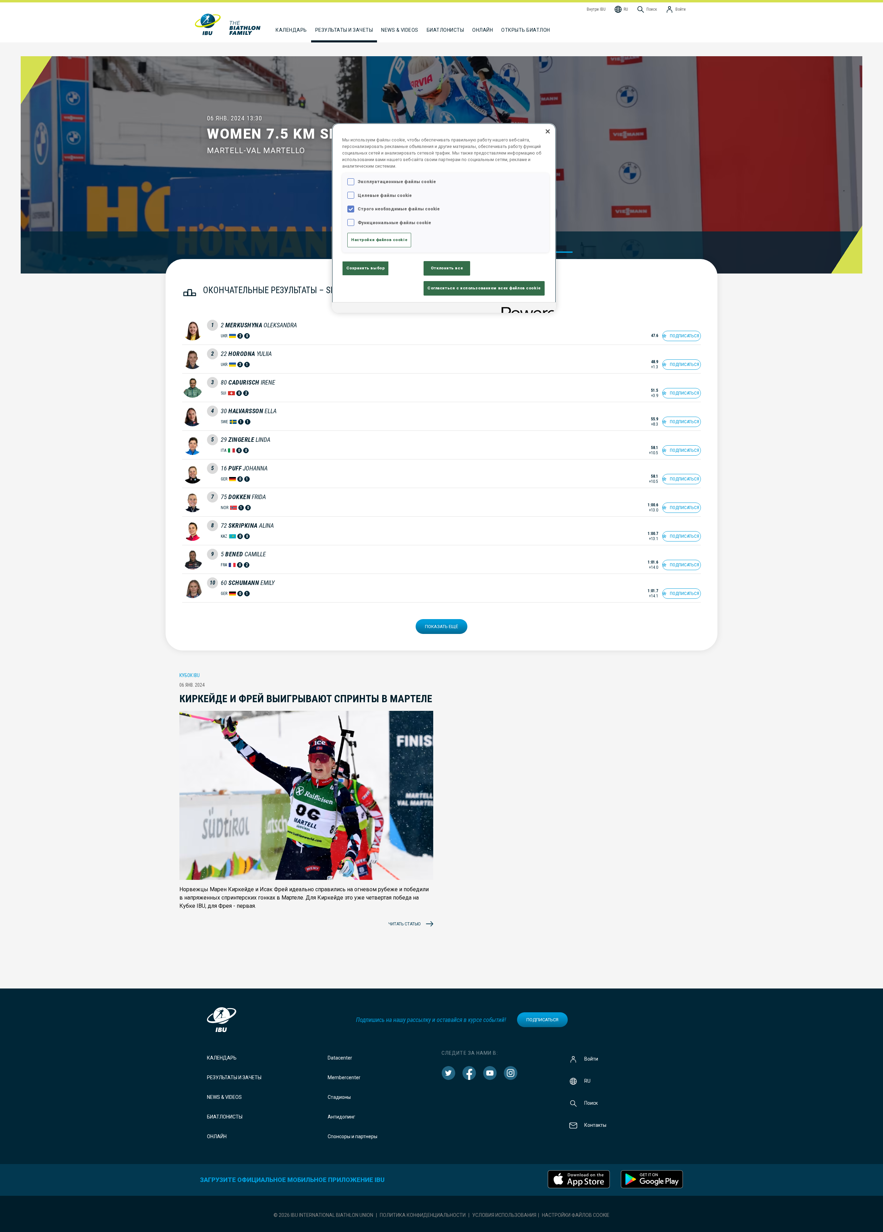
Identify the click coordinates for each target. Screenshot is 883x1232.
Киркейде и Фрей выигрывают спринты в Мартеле (305, 699)
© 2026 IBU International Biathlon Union (323, 1215)
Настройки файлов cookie (575, 1215)
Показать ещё (441, 626)
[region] (444, 218)
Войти (591, 1059)
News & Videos (224, 1097)
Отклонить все (447, 268)
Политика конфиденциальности (423, 1215)
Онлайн (482, 30)
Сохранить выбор (365, 268)
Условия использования (504, 1215)
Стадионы (339, 1097)
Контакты (595, 1125)
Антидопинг (341, 1117)
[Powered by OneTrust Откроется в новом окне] (526, 308)
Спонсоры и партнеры (352, 1136)
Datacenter (340, 1058)
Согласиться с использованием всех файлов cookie (484, 288)
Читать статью (404, 924)
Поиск (591, 1103)
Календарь (222, 1058)
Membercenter (344, 1077)
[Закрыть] (547, 131)
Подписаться (542, 1019)
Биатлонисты (224, 1117)
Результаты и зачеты (234, 1077)
